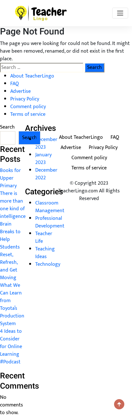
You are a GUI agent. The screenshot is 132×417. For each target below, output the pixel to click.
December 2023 (46, 143)
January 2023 (43, 159)
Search (7, 127)
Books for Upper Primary (10, 178)
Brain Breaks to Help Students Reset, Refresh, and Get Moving (10, 251)
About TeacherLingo (32, 76)
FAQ (14, 83)
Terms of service (27, 114)
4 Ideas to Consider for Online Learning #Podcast (11, 346)
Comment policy (28, 106)
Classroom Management (49, 207)
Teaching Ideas (45, 253)
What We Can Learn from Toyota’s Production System (12, 304)
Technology (47, 264)
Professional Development (49, 222)
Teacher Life (43, 237)
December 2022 (46, 174)
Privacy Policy (24, 99)
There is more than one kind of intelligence (13, 205)
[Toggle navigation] (120, 13)
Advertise (20, 91)
